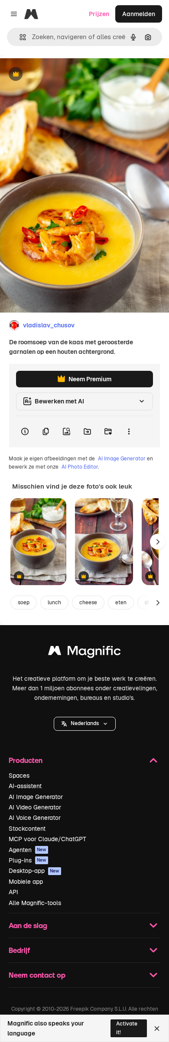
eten (121, 602)
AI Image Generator (122, 458)
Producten (25, 760)
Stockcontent (27, 828)
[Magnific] (84, 652)
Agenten (27, 850)
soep (23, 602)
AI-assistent (25, 786)
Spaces (19, 775)
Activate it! (126, 1027)
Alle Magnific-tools (35, 903)
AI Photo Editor (80, 466)
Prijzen (99, 14)
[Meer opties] (128, 431)
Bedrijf (19, 950)
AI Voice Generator (35, 818)
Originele (57, 74)
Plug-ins (27, 860)
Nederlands (85, 723)
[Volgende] (158, 541)
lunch (54, 602)
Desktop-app (34, 871)
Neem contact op (37, 974)
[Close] (157, 1028)
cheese (88, 602)
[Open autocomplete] (19, 37)
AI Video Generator (35, 807)
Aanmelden (138, 14)
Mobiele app (26, 882)
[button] (85, 724)
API (13, 892)
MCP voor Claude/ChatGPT (47, 839)
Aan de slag (28, 925)
